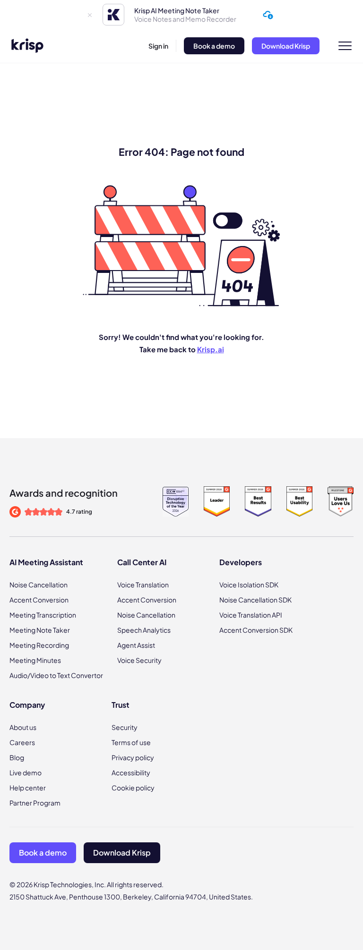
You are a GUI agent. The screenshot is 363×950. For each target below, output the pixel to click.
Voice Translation (143, 584)
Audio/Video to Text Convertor (56, 675)
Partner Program (34, 802)
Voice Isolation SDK (248, 584)
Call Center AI (141, 562)
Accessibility (131, 772)
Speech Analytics (144, 630)
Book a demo (214, 46)
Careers (22, 742)
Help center (27, 787)
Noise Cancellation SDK (255, 599)
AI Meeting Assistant (46, 562)
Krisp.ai (210, 349)
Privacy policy (133, 757)
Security (125, 727)
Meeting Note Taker (39, 630)
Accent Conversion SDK (256, 630)
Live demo (25, 772)
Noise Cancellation (38, 584)
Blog (16, 757)
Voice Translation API (250, 615)
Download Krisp (285, 46)
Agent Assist (136, 645)
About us (22, 727)
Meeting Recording (39, 645)
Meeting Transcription (42, 615)
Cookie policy (133, 787)
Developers (240, 562)
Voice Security (139, 660)
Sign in (158, 46)
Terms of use (131, 742)
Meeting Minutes (35, 660)
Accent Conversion (39, 599)
